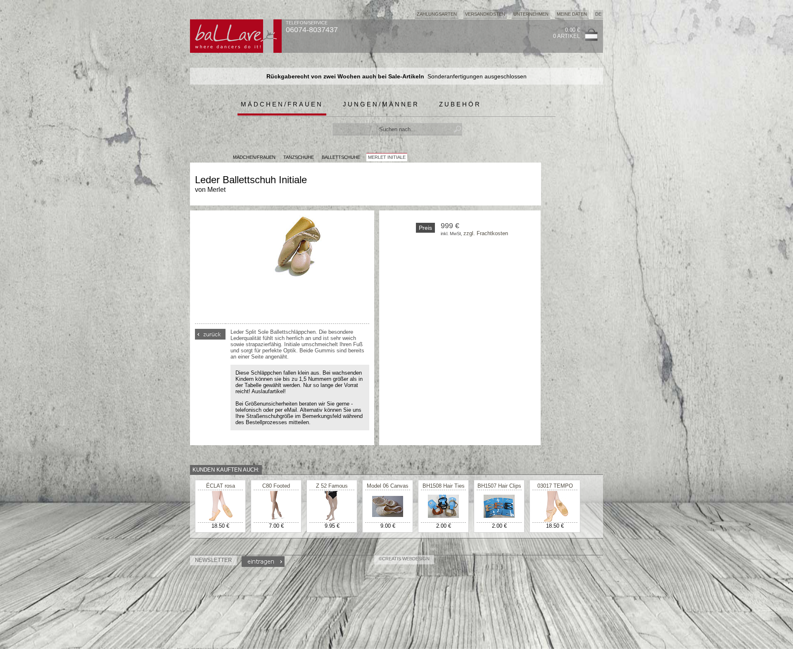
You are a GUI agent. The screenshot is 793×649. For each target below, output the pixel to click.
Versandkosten (485, 14)
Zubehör (460, 104)
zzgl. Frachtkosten (485, 233)
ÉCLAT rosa (220, 486)
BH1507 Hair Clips (499, 486)
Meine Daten (572, 14)
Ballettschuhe (341, 157)
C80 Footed (276, 486)
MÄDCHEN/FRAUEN (254, 157)
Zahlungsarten (437, 14)
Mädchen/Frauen (282, 104)
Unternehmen (530, 14)
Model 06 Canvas (387, 486)
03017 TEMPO (555, 486)
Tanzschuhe (298, 157)
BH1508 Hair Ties (444, 486)
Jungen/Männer (381, 104)
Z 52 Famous (332, 486)
